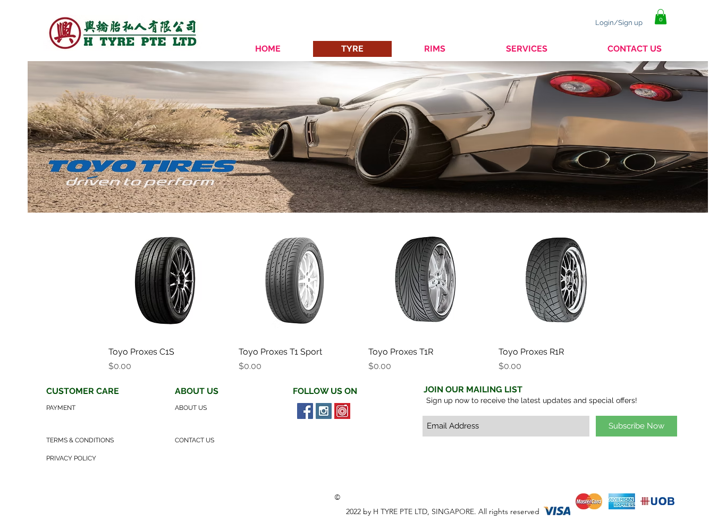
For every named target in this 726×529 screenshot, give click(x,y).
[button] (660, 16)
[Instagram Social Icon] (324, 411)
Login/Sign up (619, 23)
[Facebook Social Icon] (305, 411)
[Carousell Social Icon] (342, 411)
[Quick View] (168, 278)
